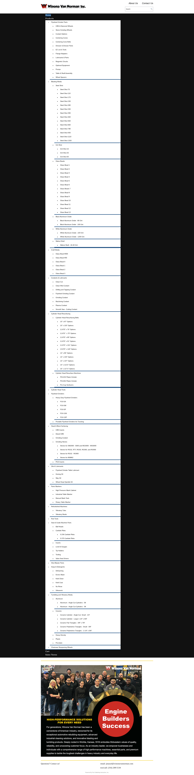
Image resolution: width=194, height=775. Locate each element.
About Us (133, 3)
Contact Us (147, 3)
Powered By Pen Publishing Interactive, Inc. (97, 772)
